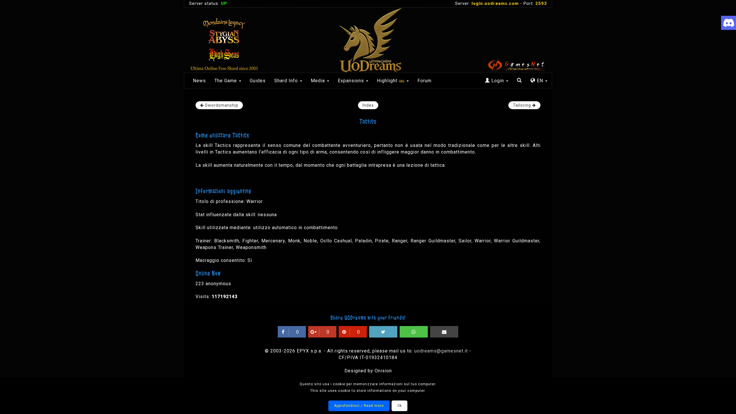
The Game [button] (226, 80)
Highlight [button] (388, 80)
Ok (399, 406)
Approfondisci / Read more (359, 406)
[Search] (519, 81)
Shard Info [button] (286, 80)
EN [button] (540, 80)
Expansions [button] (351, 80)
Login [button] (497, 80)
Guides (258, 80)
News (199, 80)
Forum (424, 80)
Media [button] (318, 80)
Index (368, 105)
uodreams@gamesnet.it (441, 351)
